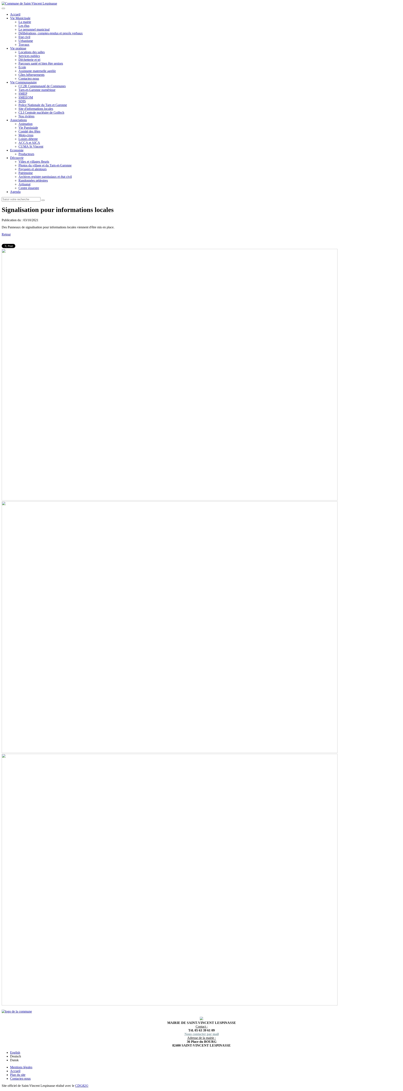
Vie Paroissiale (28, 127)
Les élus (23, 25)
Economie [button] (17, 150)
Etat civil (24, 37)
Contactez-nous (28, 78)
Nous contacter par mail (201, 1034)
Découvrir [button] (17, 158)
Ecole (22, 67)
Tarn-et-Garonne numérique (36, 90)
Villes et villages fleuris (33, 161)
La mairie (24, 22)
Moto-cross (25, 135)
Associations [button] (18, 120)
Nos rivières (26, 116)
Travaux (23, 44)
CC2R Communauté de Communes (42, 86)
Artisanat (24, 184)
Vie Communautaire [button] (23, 82)
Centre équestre (28, 188)
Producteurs (26, 154)
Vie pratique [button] (18, 48)
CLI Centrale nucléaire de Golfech (41, 112)
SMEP (22, 93)
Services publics (29, 56)
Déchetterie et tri (29, 59)
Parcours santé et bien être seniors (40, 63)
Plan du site (17, 1075)
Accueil (15, 14)
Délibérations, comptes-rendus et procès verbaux (50, 33)
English (15, 1052)
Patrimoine (25, 173)
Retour (6, 234)
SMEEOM (25, 97)
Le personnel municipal (34, 29)
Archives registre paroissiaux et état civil (45, 176)
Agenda (15, 192)
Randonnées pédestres (33, 180)
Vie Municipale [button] (20, 18)
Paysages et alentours (32, 169)
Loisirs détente (28, 139)
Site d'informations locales (35, 109)
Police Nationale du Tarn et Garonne (42, 105)
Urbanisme (25, 41)
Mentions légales (21, 1067)
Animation (25, 124)
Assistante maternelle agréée (37, 71)
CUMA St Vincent (30, 146)
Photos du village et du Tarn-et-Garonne (45, 165)
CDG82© (81, 1085)
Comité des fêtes (29, 131)
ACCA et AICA (29, 142)
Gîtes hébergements (31, 75)
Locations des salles (31, 52)
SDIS (22, 101)
